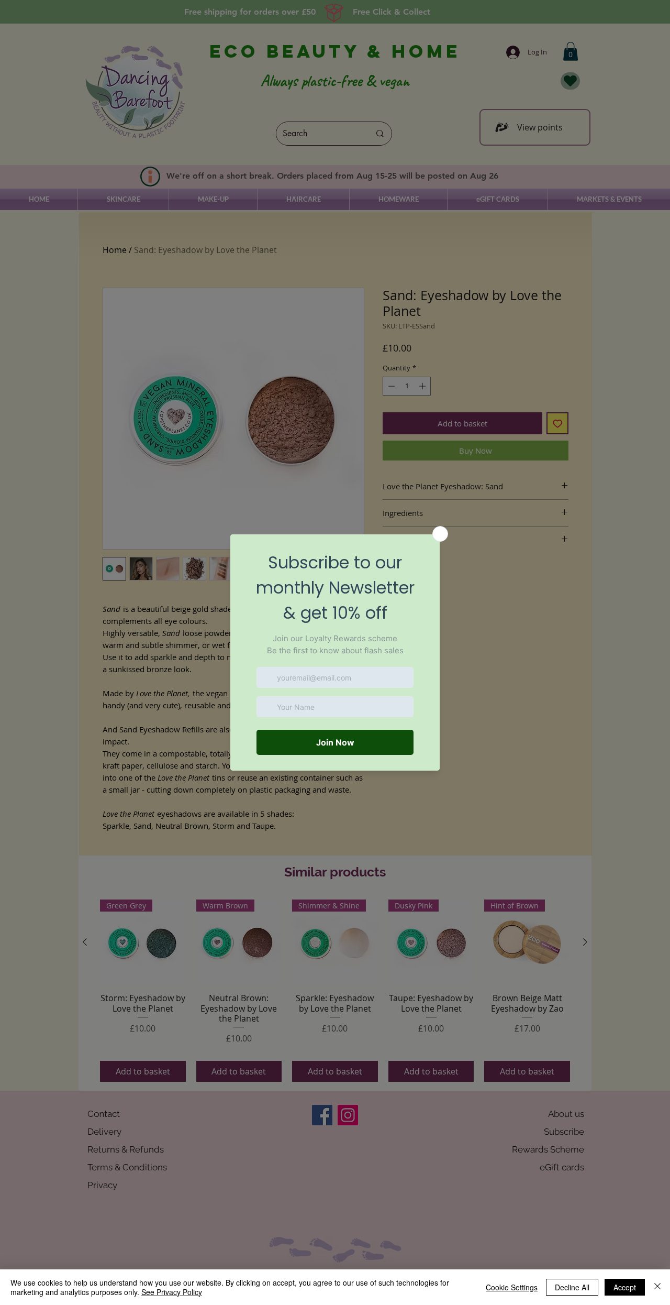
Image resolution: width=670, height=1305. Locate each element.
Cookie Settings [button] (512, 1287)
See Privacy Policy (171, 1292)
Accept (624, 1287)
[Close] (657, 1287)
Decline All (572, 1287)
